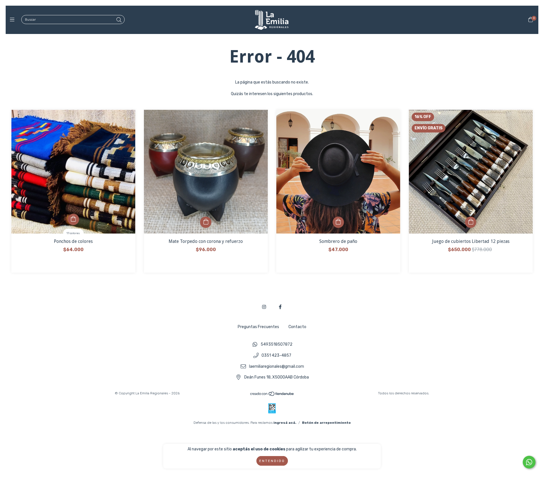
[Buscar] (119, 20)
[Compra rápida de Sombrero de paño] (338, 222)
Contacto (297, 326)
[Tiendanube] (272, 395)
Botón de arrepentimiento (326, 423)
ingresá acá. (284, 423)
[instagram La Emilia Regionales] (264, 307)
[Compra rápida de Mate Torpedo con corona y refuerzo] (205, 222)
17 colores (73, 233)
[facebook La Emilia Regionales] (280, 307)
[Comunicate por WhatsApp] (529, 462)
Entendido (272, 461)
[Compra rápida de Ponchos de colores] (73, 219)
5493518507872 (276, 344)
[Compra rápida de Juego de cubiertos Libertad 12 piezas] (470, 222)
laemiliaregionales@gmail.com (276, 366)
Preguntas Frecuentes (258, 326)
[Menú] (13, 19)
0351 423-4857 (276, 355)
